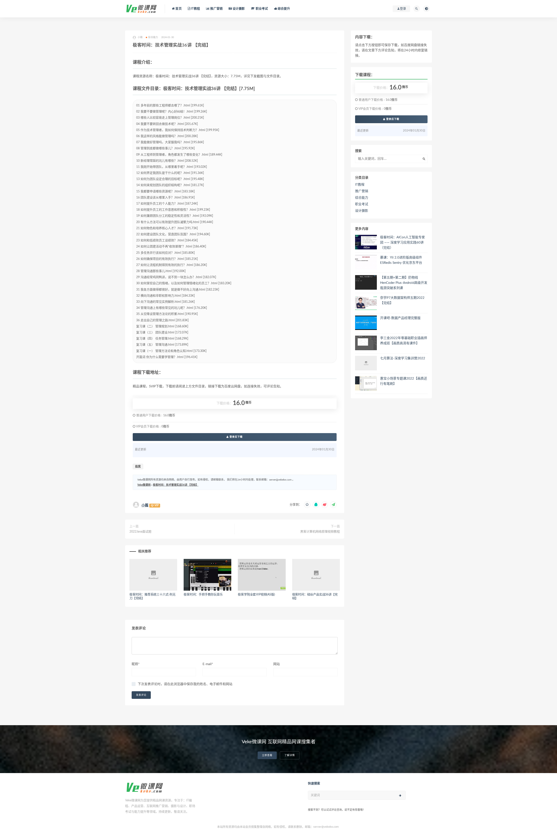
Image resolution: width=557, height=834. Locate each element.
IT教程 (195, 8)
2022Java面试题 (140, 531)
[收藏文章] (307, 504)
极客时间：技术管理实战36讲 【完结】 (175, 485)
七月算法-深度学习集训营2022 (402, 358)
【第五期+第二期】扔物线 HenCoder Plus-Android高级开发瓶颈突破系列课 (403, 283)
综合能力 (153, 37)
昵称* (135, 664)
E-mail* (208, 664)
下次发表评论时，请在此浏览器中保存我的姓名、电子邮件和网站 (185, 684)
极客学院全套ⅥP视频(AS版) (256, 594)
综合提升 (283, 8)
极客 (138, 466)
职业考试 (261, 8)
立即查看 (267, 755)
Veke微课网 (144, 485)
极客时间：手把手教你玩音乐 (203, 594)
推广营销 (216, 8)
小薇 (144, 505)
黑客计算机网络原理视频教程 (320, 531)
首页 (178, 8)
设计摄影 (238, 8)
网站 (276, 664)
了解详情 (289, 755)
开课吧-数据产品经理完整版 (400, 318)
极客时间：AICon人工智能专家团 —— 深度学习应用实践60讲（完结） (402, 242)
